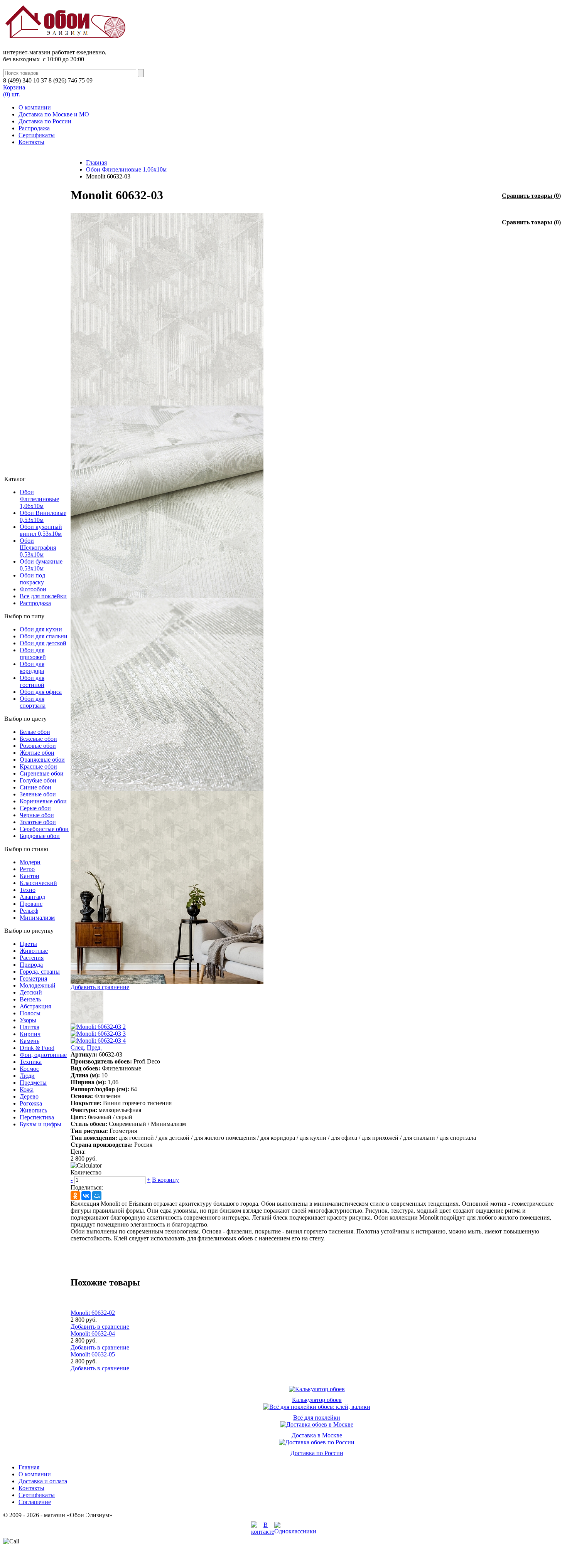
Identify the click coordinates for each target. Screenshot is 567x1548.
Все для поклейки (43, 596)
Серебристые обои (44, 829)
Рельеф (29, 910)
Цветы (28, 944)
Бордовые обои (40, 836)
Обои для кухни (41, 629)
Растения (32, 957)
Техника (31, 1061)
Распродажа (34, 128)
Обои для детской (43, 643)
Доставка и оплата (43, 1481)
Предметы (33, 1082)
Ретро (27, 869)
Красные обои (38, 766)
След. (78, 1047)
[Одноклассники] (75, 1195)
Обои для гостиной (32, 681)
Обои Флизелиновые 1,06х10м (39, 499)
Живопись (33, 1110)
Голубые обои (38, 780)
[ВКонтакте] (86, 1195)
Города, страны (40, 971)
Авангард (32, 896)
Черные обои (37, 815)
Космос (29, 1068)
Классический (38, 883)
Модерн (30, 862)
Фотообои (33, 589)
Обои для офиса (41, 691)
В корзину (165, 1179)
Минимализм (37, 917)
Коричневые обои (43, 801)
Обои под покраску (32, 579)
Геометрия (33, 978)
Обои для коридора (32, 667)
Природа (31, 964)
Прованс (31, 903)
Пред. (94, 1047)
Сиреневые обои (42, 773)
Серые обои (35, 808)
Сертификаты (37, 135)
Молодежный (38, 985)
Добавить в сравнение (100, 987)
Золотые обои (38, 822)
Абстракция (35, 1006)
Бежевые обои (38, 738)
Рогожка (31, 1103)
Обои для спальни (44, 636)
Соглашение (35, 1502)
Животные (34, 950)
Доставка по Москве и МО (54, 114)
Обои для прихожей (33, 653)
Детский (31, 992)
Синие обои (35, 787)
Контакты (31, 142)
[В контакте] (262, 1531)
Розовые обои (38, 745)
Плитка (29, 1027)
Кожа (27, 1089)
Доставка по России (45, 121)
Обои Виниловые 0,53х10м (43, 516)
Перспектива (37, 1117)
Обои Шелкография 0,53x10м (38, 547)
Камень (29, 1041)
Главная (96, 162)
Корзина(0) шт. (14, 91)
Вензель (30, 999)
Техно (27, 890)
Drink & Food (37, 1048)
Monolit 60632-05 (93, 1354)
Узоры (28, 1020)
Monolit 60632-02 (93, 1312)
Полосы (30, 1013)
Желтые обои (37, 752)
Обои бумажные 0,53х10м (41, 565)
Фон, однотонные (43, 1055)
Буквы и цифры (40, 1124)
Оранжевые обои (42, 759)
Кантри (29, 876)
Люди (27, 1075)
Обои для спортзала (33, 702)
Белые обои (35, 732)
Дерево (29, 1096)
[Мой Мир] (96, 1195)
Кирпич (30, 1034)
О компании (35, 107)
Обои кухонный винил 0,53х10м (41, 530)
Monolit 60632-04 (93, 1333)
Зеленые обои (38, 794)
